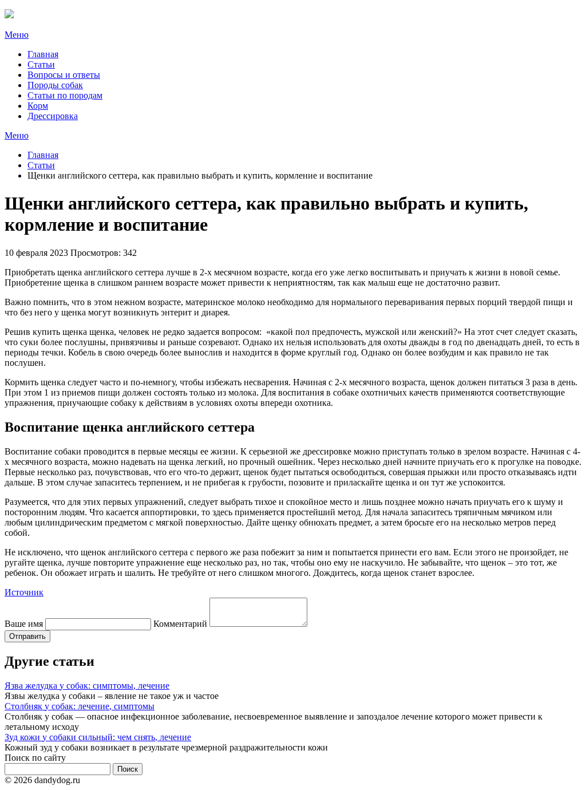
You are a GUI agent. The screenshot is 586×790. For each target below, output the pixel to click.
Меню (17, 35)
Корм (37, 105)
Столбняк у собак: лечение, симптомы (80, 706)
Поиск (127, 769)
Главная (42, 54)
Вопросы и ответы (63, 75)
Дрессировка (52, 116)
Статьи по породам (64, 95)
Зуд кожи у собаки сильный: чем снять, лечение (98, 737)
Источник (24, 592)
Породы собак (55, 85)
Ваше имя (24, 624)
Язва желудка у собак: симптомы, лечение (87, 685)
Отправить (27, 636)
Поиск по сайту (35, 758)
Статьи (41, 64)
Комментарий (180, 624)
